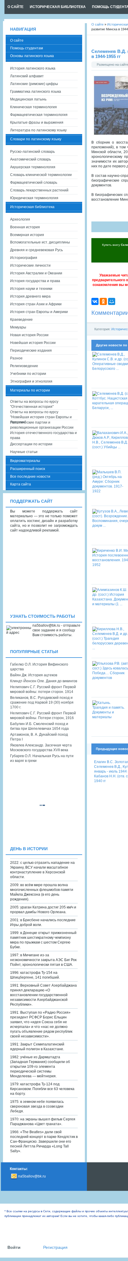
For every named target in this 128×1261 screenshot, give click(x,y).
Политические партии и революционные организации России (42, 425)
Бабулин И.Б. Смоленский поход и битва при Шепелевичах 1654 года (39, 726)
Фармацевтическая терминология (39, 115)
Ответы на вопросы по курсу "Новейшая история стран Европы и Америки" (41, 415)
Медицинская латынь (28, 99)
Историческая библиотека (32, 207)
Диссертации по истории (31, 444)
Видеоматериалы (25, 461)
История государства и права (35, 281)
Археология (20, 219)
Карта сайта (20, 484)
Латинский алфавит (27, 76)
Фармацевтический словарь (33, 182)
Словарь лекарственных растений (39, 190)
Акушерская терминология (32, 167)
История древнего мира (30, 296)
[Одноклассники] (103, 301)
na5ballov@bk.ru (32, 1176)
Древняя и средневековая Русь (36, 250)
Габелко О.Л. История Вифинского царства (39, 666)
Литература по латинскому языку (38, 130)
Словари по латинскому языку (35, 139)
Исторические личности (30, 265)
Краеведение (21, 319)
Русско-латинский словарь (32, 152)
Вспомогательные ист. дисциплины (40, 242)
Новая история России (29, 335)
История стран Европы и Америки (39, 312)
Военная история (25, 227)
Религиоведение (24, 366)
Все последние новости (30, 476)
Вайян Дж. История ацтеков (33, 675)
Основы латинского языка (32, 56)
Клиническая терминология (33, 107)
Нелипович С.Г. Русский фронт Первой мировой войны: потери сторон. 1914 (43, 689)
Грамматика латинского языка (35, 91)
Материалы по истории (30, 390)
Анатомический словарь (30, 159)
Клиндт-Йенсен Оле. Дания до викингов (43, 681)
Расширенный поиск (27, 469)
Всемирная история (27, 235)
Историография (23, 258)
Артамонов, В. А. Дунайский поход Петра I (39, 736)
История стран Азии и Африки (36, 304)
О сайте (17, 40)
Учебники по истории (28, 374)
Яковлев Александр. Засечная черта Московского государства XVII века (41, 747)
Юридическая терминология (34, 198)
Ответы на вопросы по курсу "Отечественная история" (34, 404)
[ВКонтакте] (95, 301)
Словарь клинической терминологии (41, 175)
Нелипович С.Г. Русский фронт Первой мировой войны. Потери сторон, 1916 (43, 715)
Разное (16, 358)
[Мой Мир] (111, 301)
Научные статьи (24, 452)
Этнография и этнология (31, 381)
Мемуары (18, 327)
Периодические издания (31, 350)
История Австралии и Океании (36, 273)
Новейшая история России (33, 343)
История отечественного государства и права (43, 435)
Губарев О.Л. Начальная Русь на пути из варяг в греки (42, 758)
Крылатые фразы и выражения (36, 122)
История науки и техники (31, 289)
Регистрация (55, 1247)
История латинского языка (32, 68)
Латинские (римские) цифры (34, 84)
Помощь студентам (26, 48)
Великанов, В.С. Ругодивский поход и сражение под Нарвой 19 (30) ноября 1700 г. (42, 702)
